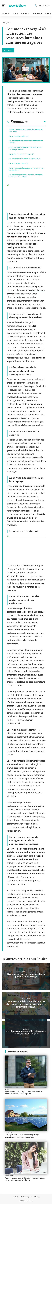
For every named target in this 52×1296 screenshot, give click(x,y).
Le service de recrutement (18, 136)
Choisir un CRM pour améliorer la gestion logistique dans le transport (26, 1032)
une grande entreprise (18, 418)
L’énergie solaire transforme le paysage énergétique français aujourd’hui (22, 1135)
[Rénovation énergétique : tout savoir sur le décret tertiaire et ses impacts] (26, 1071)
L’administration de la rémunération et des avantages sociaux (25, 148)
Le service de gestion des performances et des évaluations (26, 169)
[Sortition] (17, 5)
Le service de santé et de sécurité (21, 154)
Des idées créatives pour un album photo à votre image (26, 975)
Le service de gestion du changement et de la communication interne (26, 176)
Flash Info (26, 971)
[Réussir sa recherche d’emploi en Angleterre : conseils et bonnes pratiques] (26, 1158)
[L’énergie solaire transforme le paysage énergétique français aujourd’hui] (26, 1115)
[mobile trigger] (4, 5)
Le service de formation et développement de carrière (26, 141)
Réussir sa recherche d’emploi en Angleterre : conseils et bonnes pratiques (25, 1179)
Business (8, 50)
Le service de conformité (18, 163)
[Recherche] (36, 5)
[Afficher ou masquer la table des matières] (37, 121)
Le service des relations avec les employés (24, 159)
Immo (7, 1089)
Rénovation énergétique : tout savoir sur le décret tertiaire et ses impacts (23, 1092)
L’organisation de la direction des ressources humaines (25, 130)
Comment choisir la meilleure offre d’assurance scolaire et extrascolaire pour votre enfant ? (26, 1004)
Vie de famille (10, 1176)
